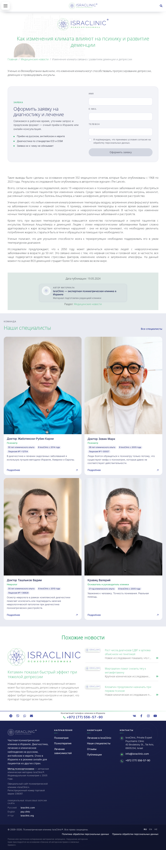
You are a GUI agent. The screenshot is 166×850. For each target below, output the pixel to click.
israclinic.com (28, 807)
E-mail (93, 109)
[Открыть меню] (5, 6)
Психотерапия (62, 743)
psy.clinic (25, 811)
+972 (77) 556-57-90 (137, 760)
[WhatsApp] (24, 716)
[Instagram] (148, 716)
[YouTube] (155, 716)
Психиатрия (61, 737)
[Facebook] (141, 716)
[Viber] (17, 716)
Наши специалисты (98, 743)
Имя (91, 93)
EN (150, 829)
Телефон (94, 124)
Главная (12, 59)
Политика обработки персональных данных (85, 834)
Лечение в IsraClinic (99, 737)
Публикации (94, 754)
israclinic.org (27, 815)
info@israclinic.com (137, 753)
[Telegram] (11, 716)
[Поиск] (161, 5)
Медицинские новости (35, 59)
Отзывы (91, 749)
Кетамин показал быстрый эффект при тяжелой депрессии (42, 674)
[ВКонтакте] (134, 716)
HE (155, 829)
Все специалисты (151, 328)
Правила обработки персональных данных (135, 834)
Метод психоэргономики (21, 768)
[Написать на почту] (31, 716)
